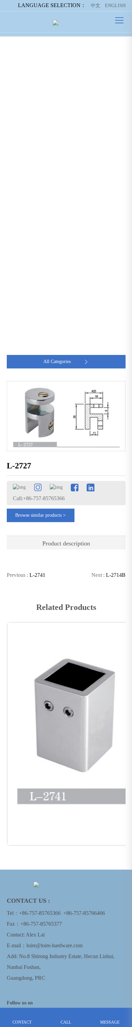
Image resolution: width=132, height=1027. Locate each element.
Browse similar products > (40, 515)
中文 (95, 5)
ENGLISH (115, 5)
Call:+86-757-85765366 (39, 498)
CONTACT (22, 1013)
